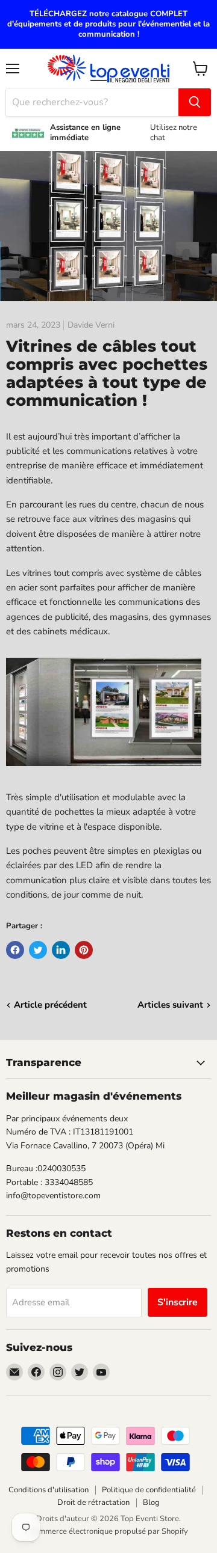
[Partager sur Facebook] (15, 950)
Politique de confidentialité (149, 1489)
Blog (151, 1502)
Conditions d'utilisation (48, 1489)
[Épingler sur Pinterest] (84, 950)
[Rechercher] (194, 102)
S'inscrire (177, 1302)
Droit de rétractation (93, 1502)
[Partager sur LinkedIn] (61, 950)
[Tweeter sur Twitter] (38, 950)
